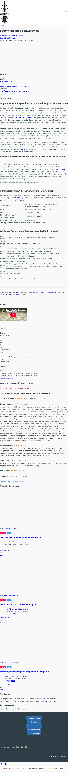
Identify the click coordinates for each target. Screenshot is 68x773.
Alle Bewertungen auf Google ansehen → (11, 481)
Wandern (15, 38)
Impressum (5, 747)
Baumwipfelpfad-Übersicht (11, 294)
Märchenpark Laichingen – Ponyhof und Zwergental (24, 671)
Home (2, 709)
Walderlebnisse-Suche (47, 292)
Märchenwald (5, 550)
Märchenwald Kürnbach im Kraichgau (18, 604)
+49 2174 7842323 (10, 547)
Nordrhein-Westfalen (20, 542)
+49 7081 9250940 (7, 81)
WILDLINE (24, 149)
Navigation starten (6, 378)
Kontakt (45, 701)
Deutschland (20, 35)
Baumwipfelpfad (6, 38)
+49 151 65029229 (10, 614)
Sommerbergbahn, (61, 169)
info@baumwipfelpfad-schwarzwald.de (14, 86)
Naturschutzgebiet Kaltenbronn (22, 118)
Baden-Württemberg (7, 35)
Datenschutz (15, 747)
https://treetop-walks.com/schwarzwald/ (14, 91)
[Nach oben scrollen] (2, 764)
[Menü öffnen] (66, 12)
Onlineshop (19, 198)
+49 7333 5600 (9, 681)
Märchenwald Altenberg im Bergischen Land (21, 537)
